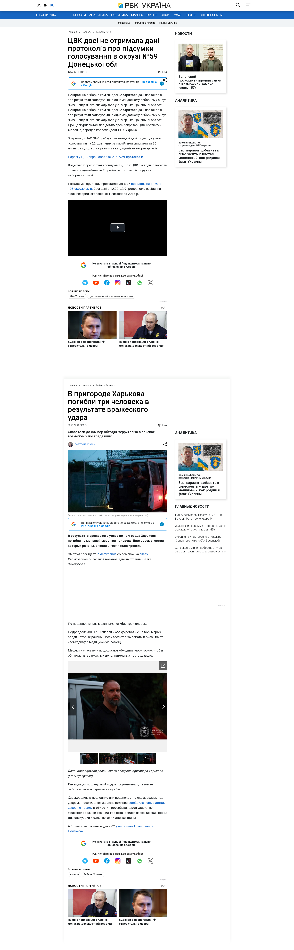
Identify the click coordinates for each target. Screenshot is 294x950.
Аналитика (98, 15)
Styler (191, 15)
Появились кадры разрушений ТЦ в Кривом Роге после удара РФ (198, 516)
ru (52, 5)
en (45, 5)
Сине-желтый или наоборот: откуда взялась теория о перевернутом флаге (200, 549)
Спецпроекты (211, 15)
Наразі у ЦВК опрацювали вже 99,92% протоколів (105, 157)
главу (144, 554)
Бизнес (137, 15)
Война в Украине (168, 23)
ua (38, 5)
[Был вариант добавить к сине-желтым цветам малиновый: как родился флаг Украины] (200, 124)
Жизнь (151, 15)
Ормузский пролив (145, 23)
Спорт (166, 15)
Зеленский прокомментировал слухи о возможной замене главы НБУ (199, 82)
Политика (119, 15)
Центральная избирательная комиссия (111, 296)
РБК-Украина (77, 296)
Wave (178, 15)
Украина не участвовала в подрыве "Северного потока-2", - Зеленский (198, 538)
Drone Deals (124, 23)
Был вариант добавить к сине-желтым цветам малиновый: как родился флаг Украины (199, 155)
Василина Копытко (189, 142)
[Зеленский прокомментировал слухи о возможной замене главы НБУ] (200, 58)
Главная (72, 32)
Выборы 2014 (103, 32)
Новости (79, 15)
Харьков (74, 874)
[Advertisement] (117, 594)
